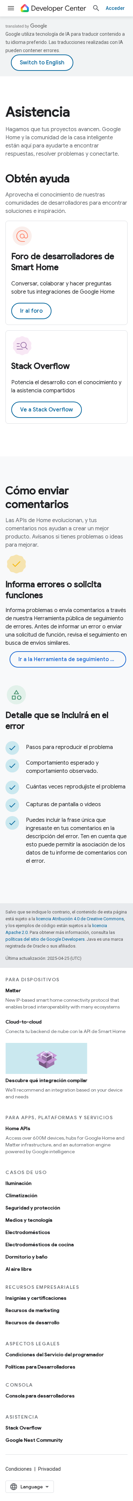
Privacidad (49, 1469)
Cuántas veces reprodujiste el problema (75, 786)
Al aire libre (18, 1269)
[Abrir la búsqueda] (96, 8)
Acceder (115, 8)
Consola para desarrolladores (40, 1396)
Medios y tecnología (28, 1220)
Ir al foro (31, 311)
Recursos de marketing (32, 1310)
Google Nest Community (34, 1440)
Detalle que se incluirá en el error (56, 720)
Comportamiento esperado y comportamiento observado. (62, 767)
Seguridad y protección (32, 1208)
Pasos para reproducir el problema (69, 747)
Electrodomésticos (27, 1232)
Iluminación (18, 1183)
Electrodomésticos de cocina (39, 1244)
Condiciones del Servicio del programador (54, 1354)
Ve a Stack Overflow (46, 409)
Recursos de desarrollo (32, 1322)
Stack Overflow (40, 366)
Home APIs (17, 1128)
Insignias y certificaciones (35, 1298)
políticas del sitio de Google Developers (45, 939)
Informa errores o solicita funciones (53, 589)
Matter (13, 990)
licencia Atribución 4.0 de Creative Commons (80, 918)
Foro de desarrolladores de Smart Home (62, 261)
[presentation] (66, 112)
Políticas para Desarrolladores (40, 1367)
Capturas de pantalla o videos (63, 804)
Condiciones (18, 1469)
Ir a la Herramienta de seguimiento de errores (72, 659)
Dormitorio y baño (26, 1257)
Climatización (21, 1195)
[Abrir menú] (11, 8)
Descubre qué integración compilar (46, 1080)
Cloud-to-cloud (23, 1022)
